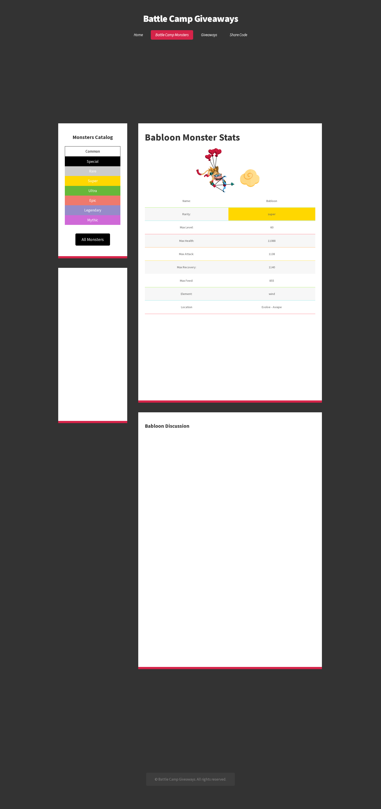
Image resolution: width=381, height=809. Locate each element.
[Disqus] (230, 484)
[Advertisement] (190, 73)
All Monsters (93, 239)
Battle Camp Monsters (172, 34)
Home (138, 34)
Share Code (238, 34)
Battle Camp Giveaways (190, 18)
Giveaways (209, 34)
